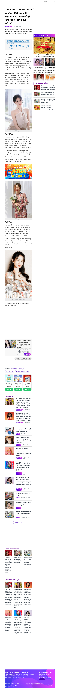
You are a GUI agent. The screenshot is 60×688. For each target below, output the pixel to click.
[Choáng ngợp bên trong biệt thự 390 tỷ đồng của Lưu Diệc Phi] (39, 78)
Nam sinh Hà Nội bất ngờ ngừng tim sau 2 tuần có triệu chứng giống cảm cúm (23, 513)
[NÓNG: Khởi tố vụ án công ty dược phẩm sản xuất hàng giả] (9, 496)
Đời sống (18, 433)
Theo (22, 358)
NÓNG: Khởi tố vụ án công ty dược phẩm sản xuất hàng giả (23, 494)
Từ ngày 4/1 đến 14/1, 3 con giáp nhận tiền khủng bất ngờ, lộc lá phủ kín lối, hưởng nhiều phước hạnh (18, 47)
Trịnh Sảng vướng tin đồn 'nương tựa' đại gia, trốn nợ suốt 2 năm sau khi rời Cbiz (50, 70)
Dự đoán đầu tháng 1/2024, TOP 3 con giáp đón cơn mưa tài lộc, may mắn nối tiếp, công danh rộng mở (18, 41)
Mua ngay (9, 389)
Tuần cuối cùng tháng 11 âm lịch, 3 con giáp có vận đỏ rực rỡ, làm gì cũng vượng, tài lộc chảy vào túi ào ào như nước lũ (24, 344)
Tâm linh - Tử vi (8, 26)
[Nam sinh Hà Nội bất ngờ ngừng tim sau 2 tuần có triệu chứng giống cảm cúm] (9, 514)
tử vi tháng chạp (10, 371)
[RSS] (46, 679)
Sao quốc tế (18, 444)
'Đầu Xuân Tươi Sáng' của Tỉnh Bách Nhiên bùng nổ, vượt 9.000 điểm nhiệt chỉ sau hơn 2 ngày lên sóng (23, 440)
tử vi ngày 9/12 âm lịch (17, 368)
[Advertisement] (29, 326)
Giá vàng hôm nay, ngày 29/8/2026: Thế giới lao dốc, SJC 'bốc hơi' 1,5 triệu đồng (44, 55)
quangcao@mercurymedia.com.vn (47, 677)
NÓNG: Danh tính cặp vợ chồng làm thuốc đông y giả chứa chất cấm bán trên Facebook (23, 429)
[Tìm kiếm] (53, 1)
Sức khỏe (18, 517)
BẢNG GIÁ (42, 679)
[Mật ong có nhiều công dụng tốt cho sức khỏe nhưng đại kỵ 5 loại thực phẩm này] (50, 78)
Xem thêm (28, 354)
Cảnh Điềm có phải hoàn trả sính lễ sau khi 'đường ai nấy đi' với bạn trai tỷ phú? (23, 504)
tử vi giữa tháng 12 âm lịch (23, 371)
